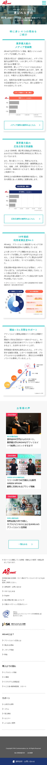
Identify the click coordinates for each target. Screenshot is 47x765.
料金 (5, 654)
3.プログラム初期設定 (11, 682)
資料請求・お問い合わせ (12, 587)
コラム (6, 709)
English (6, 595)
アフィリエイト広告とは (12, 640)
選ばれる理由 (9, 645)
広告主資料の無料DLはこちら (23, 219)
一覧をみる (23, 544)
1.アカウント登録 (10, 672)
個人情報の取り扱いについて (14, 600)
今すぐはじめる (9, 591)
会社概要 (30, 753)
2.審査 (6, 677)
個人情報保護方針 (19, 753)
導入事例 (7, 713)
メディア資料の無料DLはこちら (23, 125)
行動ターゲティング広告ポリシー (15, 604)
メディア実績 (9, 650)
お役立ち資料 (9, 704)
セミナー (7, 718)
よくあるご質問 (9, 723)
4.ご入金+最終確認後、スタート (15, 686)
